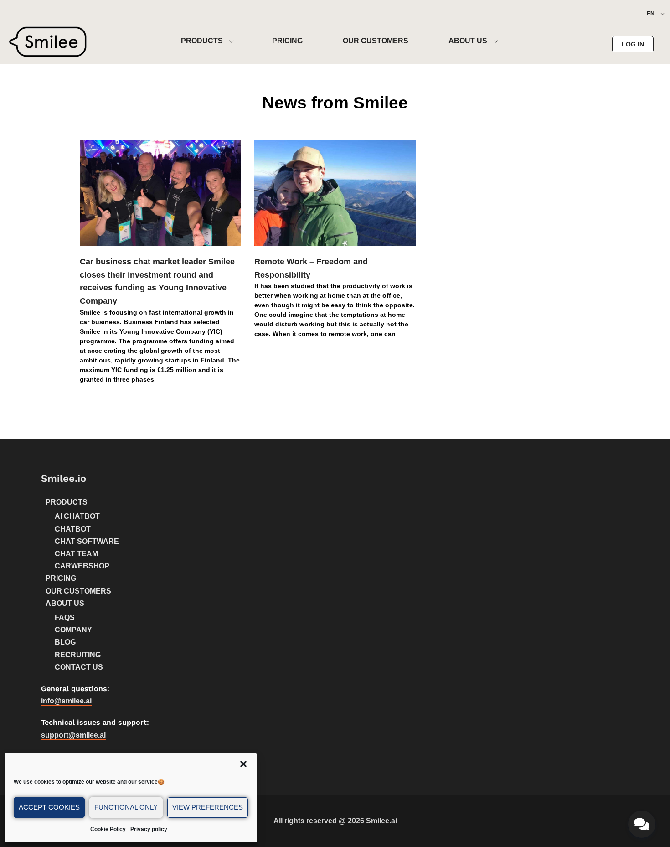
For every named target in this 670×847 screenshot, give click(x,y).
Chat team (76, 554)
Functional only (126, 807)
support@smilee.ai (73, 735)
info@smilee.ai (66, 701)
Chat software (87, 541)
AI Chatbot (77, 516)
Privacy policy (148, 829)
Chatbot (73, 529)
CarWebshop (82, 566)
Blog (65, 642)
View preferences (207, 807)
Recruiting (78, 655)
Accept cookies (49, 807)
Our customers (78, 591)
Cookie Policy (108, 829)
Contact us (79, 667)
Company (73, 630)
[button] (243, 764)
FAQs (65, 617)
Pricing (61, 578)
